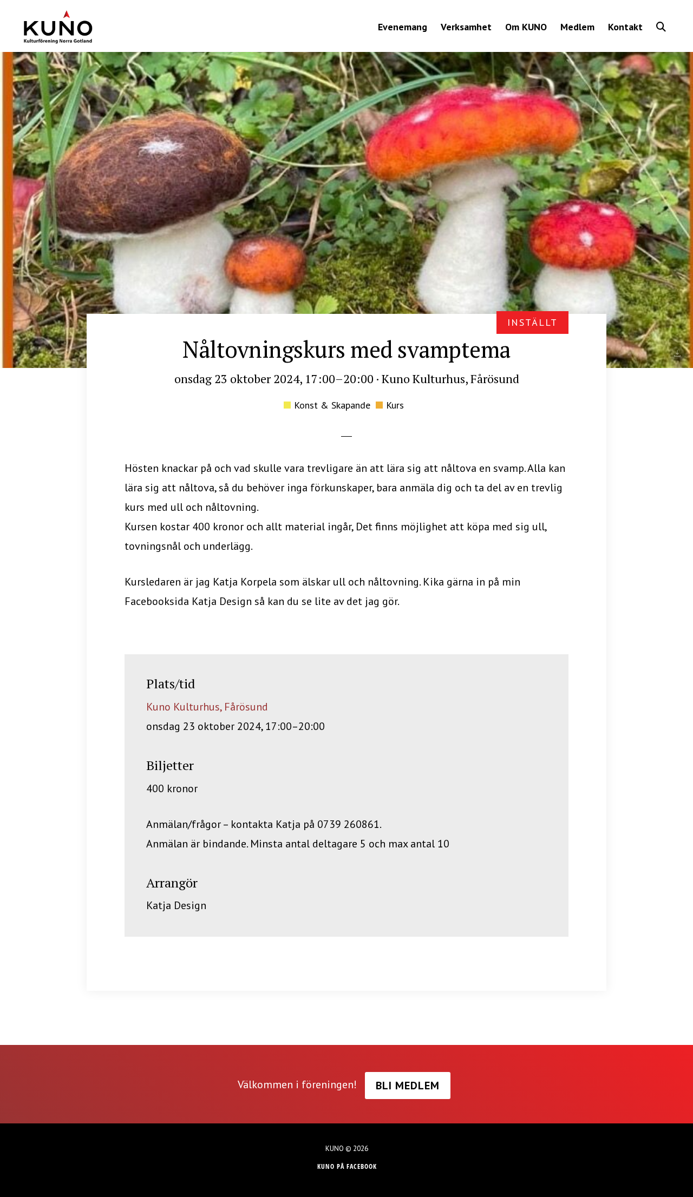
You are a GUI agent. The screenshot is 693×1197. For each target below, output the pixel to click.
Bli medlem (408, 1085)
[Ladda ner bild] (677, 353)
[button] (661, 27)
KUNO (58, 27)
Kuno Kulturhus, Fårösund (207, 707)
